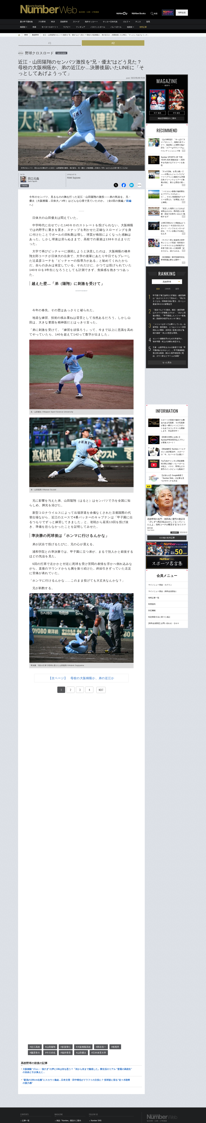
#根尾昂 (115, 1047)
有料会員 (182, 12)
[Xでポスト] (116, 186)
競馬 (148, 22)
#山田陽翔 (50, 1047)
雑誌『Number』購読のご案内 (68, 1120)
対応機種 (152, 610)
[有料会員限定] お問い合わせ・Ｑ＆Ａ (163, 623)
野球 (26, 35)
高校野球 (64, 22)
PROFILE (25, 186)
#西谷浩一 (101, 1047)
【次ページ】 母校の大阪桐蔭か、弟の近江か (81, 678)
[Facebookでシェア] (123, 186)
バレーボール (116, 27)
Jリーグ (76, 22)
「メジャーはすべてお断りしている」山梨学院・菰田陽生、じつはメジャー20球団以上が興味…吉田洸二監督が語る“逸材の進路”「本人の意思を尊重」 (169, 328)
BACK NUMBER (61, 53)
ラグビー (66, 27)
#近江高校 (35, 1047)
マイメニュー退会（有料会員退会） (162, 591)
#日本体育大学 (98, 1052)
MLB (53, 22)
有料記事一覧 (153, 598)
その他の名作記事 (167, 538)
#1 (49, 43)
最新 (158, 289)
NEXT (101, 690)
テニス (138, 22)
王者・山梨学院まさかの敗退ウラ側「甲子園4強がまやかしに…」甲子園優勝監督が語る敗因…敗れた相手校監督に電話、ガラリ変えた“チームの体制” (169, 351)
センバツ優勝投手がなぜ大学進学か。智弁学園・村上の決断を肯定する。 (168, 340)
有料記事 (143, 27)
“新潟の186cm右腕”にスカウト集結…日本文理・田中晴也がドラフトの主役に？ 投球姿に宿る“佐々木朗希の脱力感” (76, 1081)
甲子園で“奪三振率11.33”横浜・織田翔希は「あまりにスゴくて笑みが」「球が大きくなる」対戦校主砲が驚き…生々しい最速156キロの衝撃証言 (169, 299)
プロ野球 (42, 22)
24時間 (167, 289)
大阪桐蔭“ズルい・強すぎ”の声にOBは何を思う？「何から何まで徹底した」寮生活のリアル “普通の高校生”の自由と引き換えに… (77, 1070)
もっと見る (167, 362)
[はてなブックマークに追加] (131, 186)
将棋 (34, 27)
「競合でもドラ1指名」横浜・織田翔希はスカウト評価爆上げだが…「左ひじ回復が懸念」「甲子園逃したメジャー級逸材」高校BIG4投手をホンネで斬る (169, 314)
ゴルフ (125, 22)
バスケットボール (98, 27)
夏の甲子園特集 (26, 22)
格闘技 (23, 27)
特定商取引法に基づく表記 (159, 617)
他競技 (129, 27)
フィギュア (80, 27)
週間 (177, 289)
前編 (128, 200)
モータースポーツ (49, 27)
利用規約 (152, 604)
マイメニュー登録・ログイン (160, 585)
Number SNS (96, 1120)
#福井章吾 (66, 1052)
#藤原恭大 (35, 1052)
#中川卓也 (50, 1052)
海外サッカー (90, 22)
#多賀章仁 (66, 1047)
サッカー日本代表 (110, 22)
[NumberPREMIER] (168, 13)
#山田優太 (81, 1052)
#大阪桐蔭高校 (83, 1047)
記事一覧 (25, 1120)
